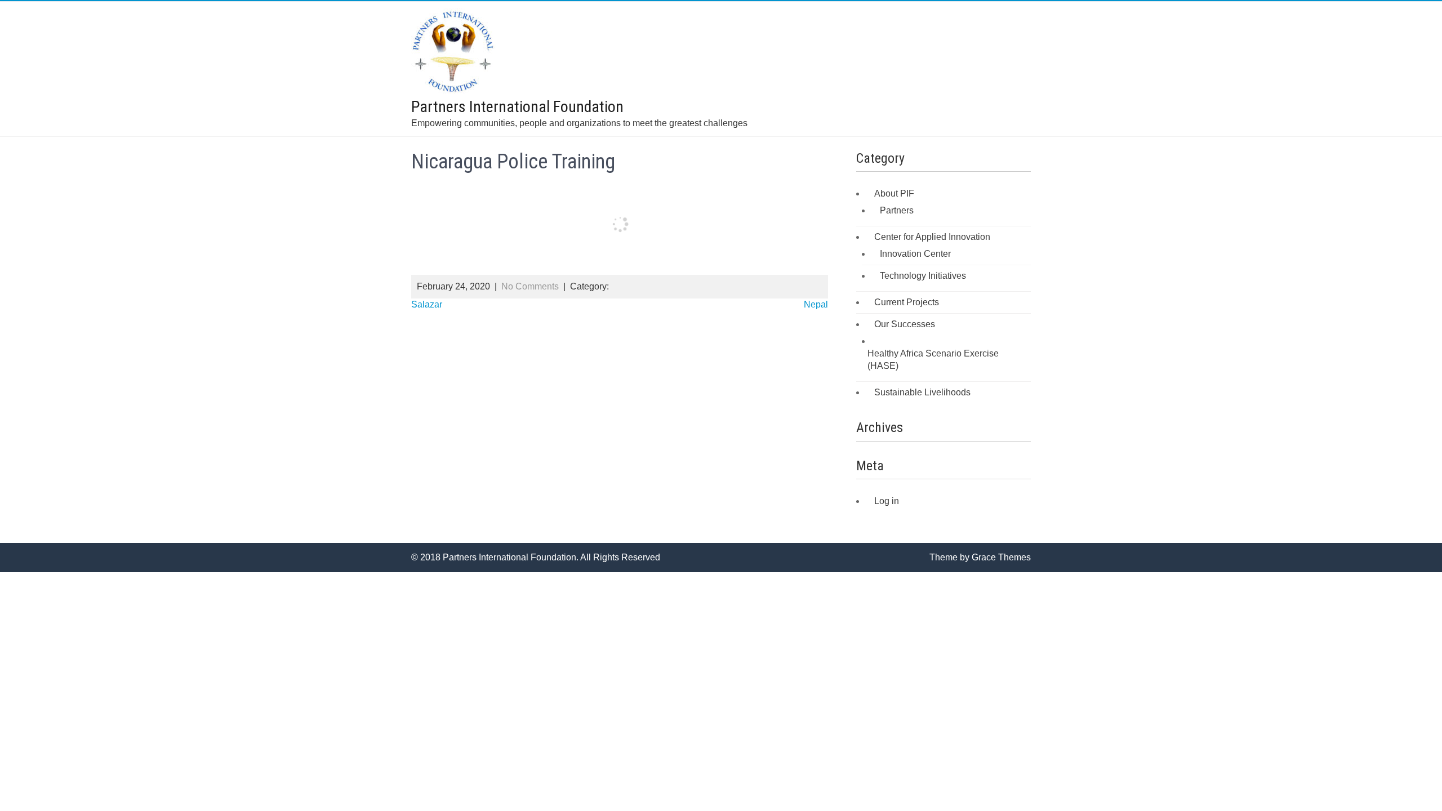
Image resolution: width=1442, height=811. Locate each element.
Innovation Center (915, 254)
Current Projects (906, 302)
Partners (897, 210)
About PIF (894, 193)
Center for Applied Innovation (932, 237)
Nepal (816, 304)
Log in (886, 501)
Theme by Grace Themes (980, 557)
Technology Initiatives (923, 275)
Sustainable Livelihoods (922, 392)
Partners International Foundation (517, 106)
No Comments (530, 286)
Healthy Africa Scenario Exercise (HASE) (933, 360)
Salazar (426, 304)
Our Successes (904, 324)
